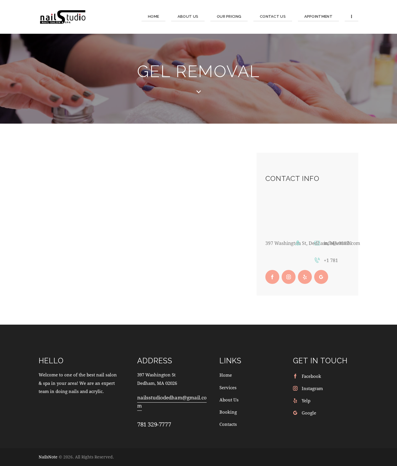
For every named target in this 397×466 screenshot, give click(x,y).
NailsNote (48, 457)
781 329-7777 (154, 424)
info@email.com (342, 243)
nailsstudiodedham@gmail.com (172, 401)
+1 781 (331, 260)
